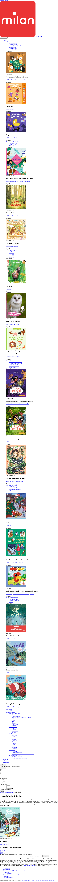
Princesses (14, 748)
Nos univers (6, 872)
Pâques (13, 723)
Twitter (1, 852)
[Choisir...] (17, 785)
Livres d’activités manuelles (15, 487)
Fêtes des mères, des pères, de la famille (21, 717)
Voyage (14, 732)
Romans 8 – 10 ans (13, 364)
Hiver (13, 720)
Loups (13, 744)
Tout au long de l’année (14, 713)
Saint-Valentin (15, 724)
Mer (13, 746)
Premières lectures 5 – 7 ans (15, 362)
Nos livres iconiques (17, 756)
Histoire (14, 729)
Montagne (14, 747)
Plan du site (51, 880)
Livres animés (12, 47)
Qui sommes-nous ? (7, 873)
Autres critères (3, 778)
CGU (32, 880)
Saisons (14, 725)
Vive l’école (12, 750)
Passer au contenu (4, 0)
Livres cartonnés (13, 48)
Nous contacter (6, 869)
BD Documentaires (13, 599)
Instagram (2, 853)
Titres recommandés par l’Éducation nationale (23, 754)
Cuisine (14, 739)
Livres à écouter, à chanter (15, 45)
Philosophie (15, 731)
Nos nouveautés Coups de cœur (19, 758)
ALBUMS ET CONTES (12, 141)
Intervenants (10, 792)
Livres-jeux (11, 486)
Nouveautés (9, 709)
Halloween (14, 719)
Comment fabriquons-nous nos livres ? (12, 874)
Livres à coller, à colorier (15, 489)
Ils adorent (11, 733)
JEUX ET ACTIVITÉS (11, 485)
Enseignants (6, 762)
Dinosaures (14, 740)
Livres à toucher (13, 43)
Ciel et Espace (15, 737)
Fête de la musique (16, 716)
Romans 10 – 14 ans (14, 366)
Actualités (5, 759)
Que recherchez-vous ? (5, 766)
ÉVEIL (8, 41)
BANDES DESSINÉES (12, 598)
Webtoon (11, 602)
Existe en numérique (7, 783)
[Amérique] (17, 787)
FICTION (8, 360)
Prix (1, 774)
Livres (4, 40)
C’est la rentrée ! (16, 751)
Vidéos (3, 781)
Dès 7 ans (11, 255)
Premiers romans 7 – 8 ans (15, 363)
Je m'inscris (46, 856)
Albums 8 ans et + (13, 145)
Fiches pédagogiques (17, 752)
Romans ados (12, 367)
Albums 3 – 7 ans (13, 143)
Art (13, 728)
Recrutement (6, 876)
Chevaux (14, 736)
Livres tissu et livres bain (15, 49)
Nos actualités (6, 868)
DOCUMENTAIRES (11, 250)
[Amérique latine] (17, 788)
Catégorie (2, 784)
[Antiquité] (17, 789)
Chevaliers (14, 735)
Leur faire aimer (13, 727)
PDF (3, 780)
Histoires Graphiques (14, 600)
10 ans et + (11, 251)
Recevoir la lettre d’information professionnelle (14, 870)
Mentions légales (26, 880)
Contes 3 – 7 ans (13, 144)
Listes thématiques (10, 712)
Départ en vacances (16, 714)
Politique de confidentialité (29, 865)
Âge (1, 769)
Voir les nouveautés (13, 710)
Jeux (10, 490)
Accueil (2, 792)
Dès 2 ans (11, 253)
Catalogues (5, 760)
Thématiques (3, 789)
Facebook (2, 850)
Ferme (13, 741)
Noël (13, 721)
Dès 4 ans (11, 254)
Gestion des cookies (8, 877)
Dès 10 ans (11, 257)
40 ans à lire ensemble (14, 755)
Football (14, 743)
